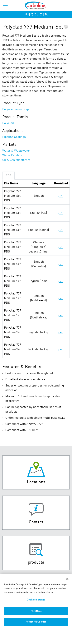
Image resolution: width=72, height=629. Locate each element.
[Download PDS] (61, 196)
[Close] (67, 579)
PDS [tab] (8, 175)
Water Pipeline (12, 155)
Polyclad (8, 123)
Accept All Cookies (36, 622)
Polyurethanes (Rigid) (16, 109)
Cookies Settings (36, 600)
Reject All (36, 611)
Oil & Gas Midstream (16, 160)
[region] (36, 601)
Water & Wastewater (16, 150)
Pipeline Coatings (14, 137)
